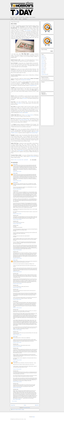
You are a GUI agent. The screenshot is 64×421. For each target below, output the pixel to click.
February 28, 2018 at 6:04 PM (17, 387)
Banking (42, 55)
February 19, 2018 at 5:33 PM (17, 213)
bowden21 (14, 182)
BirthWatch (43, 57)
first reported (25, 98)
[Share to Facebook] (34, 159)
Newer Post (13, 405)
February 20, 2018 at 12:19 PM (17, 258)
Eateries (20, 159)
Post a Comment (14, 401)
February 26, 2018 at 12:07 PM (17, 381)
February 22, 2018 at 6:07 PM (17, 369)
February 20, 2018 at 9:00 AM (17, 223)
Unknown (14, 173)
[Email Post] (30, 159)
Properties (43, 68)
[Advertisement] (47, 111)
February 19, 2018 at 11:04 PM (17, 219)
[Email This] (32, 159)
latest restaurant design (33, 132)
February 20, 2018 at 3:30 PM (17, 299)
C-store (18, 159)
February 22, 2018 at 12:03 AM (17, 346)
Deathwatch (43, 63)
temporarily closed (33, 85)
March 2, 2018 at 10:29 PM (16, 399)
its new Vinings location (28, 114)
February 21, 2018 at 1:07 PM (17, 334)
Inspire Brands (20, 150)
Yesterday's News (44, 74)
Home (25, 405)
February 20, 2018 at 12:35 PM (17, 283)
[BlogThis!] (33, 159)
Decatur (21, 112)
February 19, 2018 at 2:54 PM (17, 171)
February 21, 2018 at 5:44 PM (17, 342)
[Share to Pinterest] (35, 159)
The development (28, 30)
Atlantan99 (26, 159)
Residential (43, 69)
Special (42, 72)
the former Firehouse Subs (24, 119)
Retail (22, 159)
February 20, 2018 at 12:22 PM (17, 271)
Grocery (42, 66)
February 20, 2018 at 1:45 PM (17, 287)
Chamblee (26, 112)
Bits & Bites (14, 159)
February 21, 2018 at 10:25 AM (17, 307)
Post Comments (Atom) (26, 407)
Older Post (36, 405)
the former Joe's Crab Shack (25, 79)
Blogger (34, 416)
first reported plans (32, 156)
